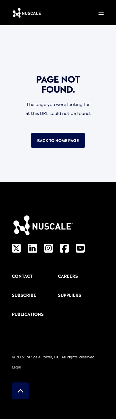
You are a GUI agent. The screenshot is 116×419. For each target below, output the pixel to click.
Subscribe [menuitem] (24, 295)
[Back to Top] (20, 390)
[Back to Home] (27, 12)
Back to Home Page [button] (58, 140)
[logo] (42, 225)
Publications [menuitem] (28, 314)
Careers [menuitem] (68, 276)
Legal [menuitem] (16, 366)
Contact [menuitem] (22, 276)
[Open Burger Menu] (101, 13)
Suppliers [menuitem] (69, 295)
